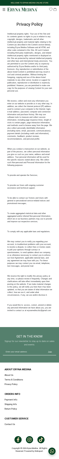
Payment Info (11, 399)
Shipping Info (11, 404)
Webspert (39, 451)
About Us (9, 375)
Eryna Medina (32, 448)
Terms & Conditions (14, 379)
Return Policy (11, 409)
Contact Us (10, 424)
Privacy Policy (11, 384)
